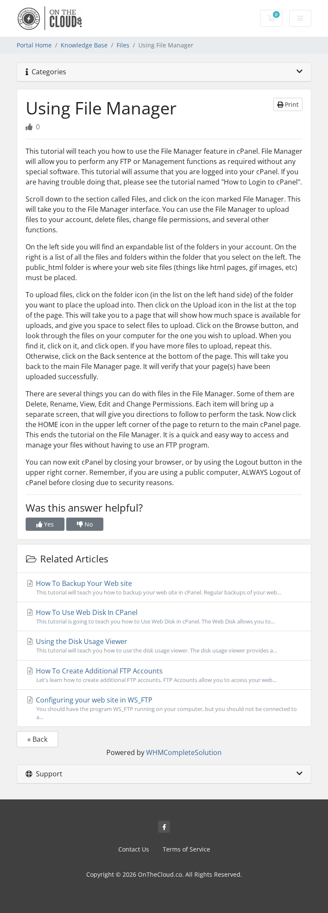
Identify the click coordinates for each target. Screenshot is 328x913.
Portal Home (34, 45)
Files (123, 45)
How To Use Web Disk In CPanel (154, 616)
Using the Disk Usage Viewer (155, 645)
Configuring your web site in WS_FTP (165, 708)
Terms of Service (186, 849)
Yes (48, 524)
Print (291, 104)
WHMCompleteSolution (184, 752)
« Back (37, 739)
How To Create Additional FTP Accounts (155, 675)
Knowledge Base (84, 45)
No (88, 524)
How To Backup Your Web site (157, 587)
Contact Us (133, 849)
